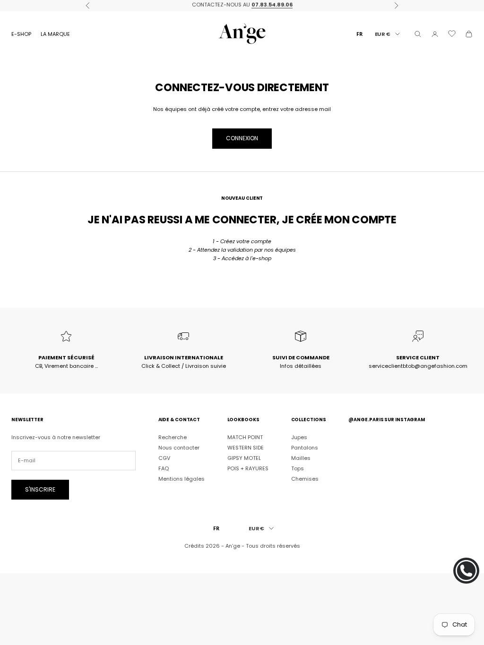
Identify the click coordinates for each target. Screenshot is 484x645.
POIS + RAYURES (247, 468)
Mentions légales (181, 479)
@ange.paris (365, 419)
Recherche (172, 437)
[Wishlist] (452, 33)
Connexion (242, 138)
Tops (297, 468)
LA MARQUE (55, 34)
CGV (164, 458)
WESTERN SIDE (245, 447)
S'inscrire (40, 489)
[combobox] (359, 34)
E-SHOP (21, 34)
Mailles (301, 458)
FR (359, 33)
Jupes (299, 437)
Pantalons (304, 447)
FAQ (163, 468)
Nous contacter (178, 447)
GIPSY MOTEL (244, 458)
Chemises (305, 479)
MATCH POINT (245, 437)
